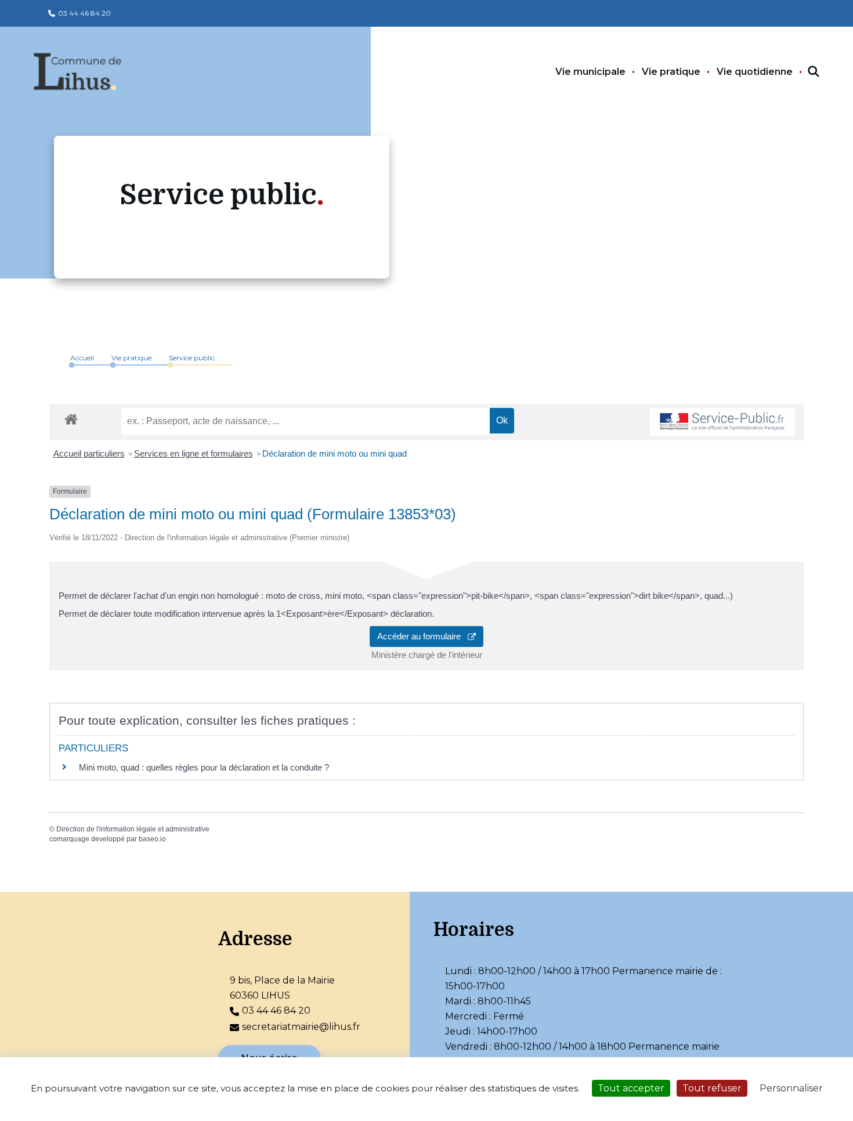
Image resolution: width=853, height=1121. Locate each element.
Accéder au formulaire (422, 636)
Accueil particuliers (89, 453)
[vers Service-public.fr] (722, 422)
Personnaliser (791, 1088)
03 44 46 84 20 (84, 13)
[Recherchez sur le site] (803, 72)
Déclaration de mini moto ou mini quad (334, 453)
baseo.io (152, 839)
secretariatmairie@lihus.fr (301, 1026)
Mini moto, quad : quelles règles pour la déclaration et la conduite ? (204, 767)
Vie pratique (671, 71)
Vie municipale (590, 71)
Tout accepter (631, 1088)
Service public (192, 357)
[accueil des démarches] (71, 417)
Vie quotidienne (755, 71)
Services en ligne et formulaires (193, 453)
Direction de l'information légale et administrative (132, 829)
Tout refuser (712, 1088)
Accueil (82, 357)
